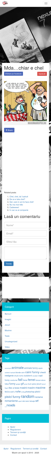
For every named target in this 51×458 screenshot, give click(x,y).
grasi (25, 384)
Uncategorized (11, 341)
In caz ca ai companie (19, 210)
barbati (12, 373)
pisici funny (12, 396)
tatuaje (32, 401)
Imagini (8, 319)
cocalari (35, 376)
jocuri (39, 383)
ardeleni (7, 373)
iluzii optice (32, 384)
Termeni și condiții (18, 432)
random (27, 396)
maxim (31, 387)
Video (7, 347)
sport (20, 401)
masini (23, 387)
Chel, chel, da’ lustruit (19, 196)
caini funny (32, 372)
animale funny (31, 367)
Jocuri (7, 324)
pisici (37, 391)
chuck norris (18, 375)
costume (13, 380)
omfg (23, 392)
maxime (40, 387)
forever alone (40, 380)
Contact (13, 435)
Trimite (9, 263)
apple (40, 368)
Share (10, 130)
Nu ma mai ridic (16, 204)
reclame (39, 396)
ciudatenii (28, 375)
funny (12, 383)
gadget (18, 384)
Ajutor (12, 426)
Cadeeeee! (14, 207)
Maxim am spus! (4, 3)
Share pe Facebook (14, 73)
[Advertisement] (25, 161)
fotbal (7, 384)
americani (8, 368)
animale (18, 367)
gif (22, 383)
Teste (7, 336)
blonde (18, 372)
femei (31, 379)
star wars (25, 401)
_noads (10, 405)
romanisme (11, 401)
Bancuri (8, 313)
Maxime (8, 330)
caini (23, 372)
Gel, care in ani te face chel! (22, 202)
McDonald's (10, 391)
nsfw (18, 391)
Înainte (41, 74)
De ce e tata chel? (17, 199)
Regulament (15, 429)
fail (20, 379)
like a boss (14, 387)
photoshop (29, 391)
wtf (36, 400)
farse (25, 380)
